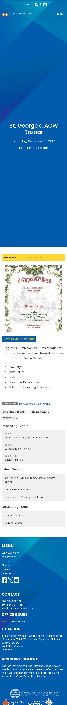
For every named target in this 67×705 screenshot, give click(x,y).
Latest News (11, 469)
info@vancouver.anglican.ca (18, 608)
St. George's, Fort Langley (35, 404)
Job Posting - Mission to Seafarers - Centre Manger (29, 479)
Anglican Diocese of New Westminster (36, 692)
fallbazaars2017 (40, 411)
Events (6, 569)
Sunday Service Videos (17, 489)
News (5, 565)
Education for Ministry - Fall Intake (24, 497)
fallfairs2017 (10, 418)
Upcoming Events (15, 426)
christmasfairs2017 (14, 411)
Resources (8, 561)
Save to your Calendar (19, 339)
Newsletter (8, 573)
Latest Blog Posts (15, 507)
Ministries (8, 557)
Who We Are (9, 552)
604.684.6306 (10, 601)
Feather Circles (13, 515)
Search (28, 4)
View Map (7, 649)
